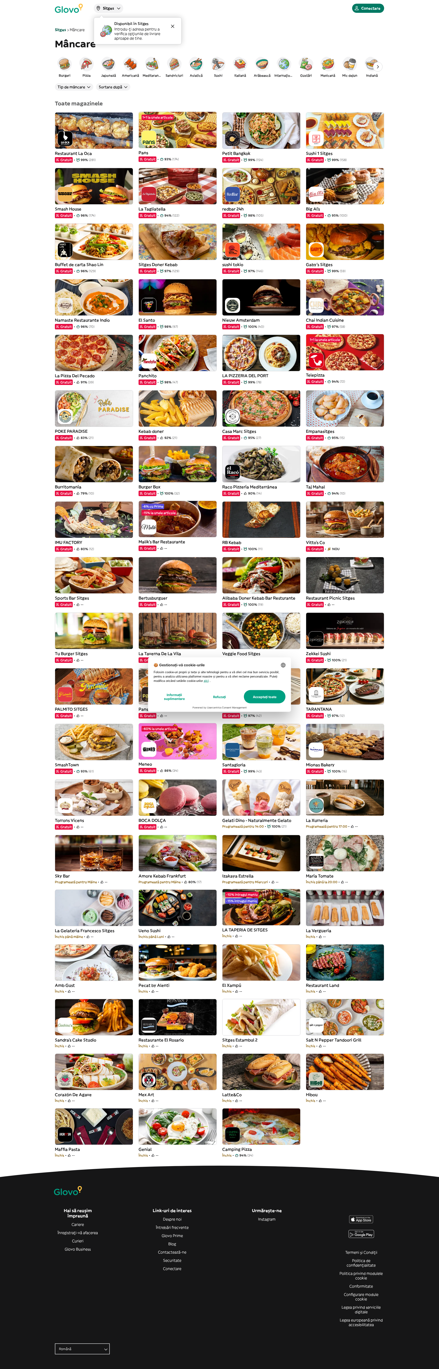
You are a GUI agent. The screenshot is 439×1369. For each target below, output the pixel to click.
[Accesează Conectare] (69, 8)
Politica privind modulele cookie (361, 1275)
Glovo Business (78, 1249)
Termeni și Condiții (361, 1252)
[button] (64, 67)
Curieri (77, 1241)
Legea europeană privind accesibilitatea (361, 1322)
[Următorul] (377, 66)
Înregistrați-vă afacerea (78, 1232)
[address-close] (172, 26)
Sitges (60, 29)
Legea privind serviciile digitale (361, 1309)
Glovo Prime (172, 1235)
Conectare (172, 1268)
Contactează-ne (172, 1252)
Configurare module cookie (361, 1296)
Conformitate (361, 1286)
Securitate (172, 1260)
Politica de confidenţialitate (361, 1262)
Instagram (267, 1219)
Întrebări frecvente (172, 1227)
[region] (219, 67)
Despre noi (172, 1219)
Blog (172, 1244)
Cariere (78, 1224)
